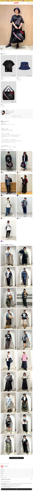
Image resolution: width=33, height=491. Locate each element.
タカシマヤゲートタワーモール (9, 112)
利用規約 (2, 475)
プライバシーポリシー (4, 477)
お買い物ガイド (3, 471)
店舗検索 (2, 473)
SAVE (16, 489)
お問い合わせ (2, 469)
